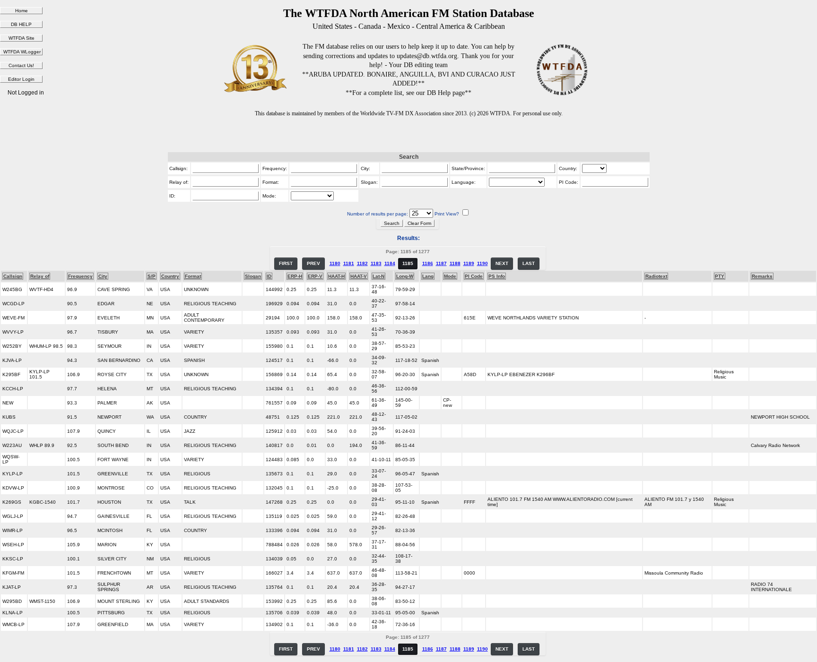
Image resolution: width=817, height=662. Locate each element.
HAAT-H (336, 276)
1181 (348, 263)
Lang (428, 276)
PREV (313, 263)
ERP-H (294, 276)
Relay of (39, 276)
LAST (528, 263)
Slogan (253, 276)
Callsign (12, 276)
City (102, 276)
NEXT (501, 263)
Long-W (404, 276)
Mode (450, 276)
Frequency (80, 276)
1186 (427, 263)
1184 (389, 263)
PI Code (474, 276)
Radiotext (656, 276)
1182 (362, 263)
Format (193, 276)
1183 (376, 263)
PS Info (496, 276)
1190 (482, 263)
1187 (441, 263)
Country (170, 276)
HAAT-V (358, 276)
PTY (719, 276)
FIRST (286, 263)
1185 (407, 263)
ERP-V (315, 276)
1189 (468, 263)
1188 (455, 263)
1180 (335, 263)
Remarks (762, 276)
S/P (152, 276)
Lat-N (378, 276)
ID (269, 276)
